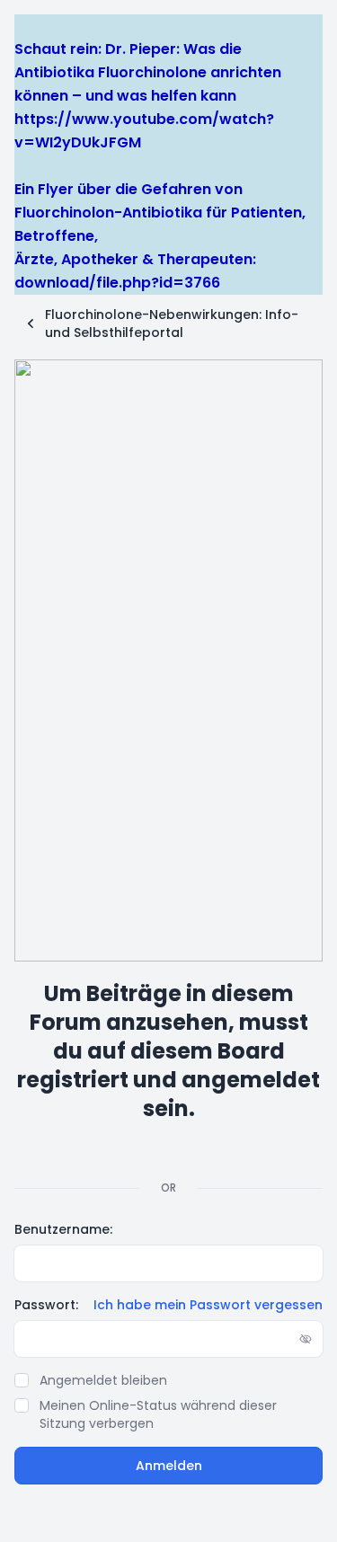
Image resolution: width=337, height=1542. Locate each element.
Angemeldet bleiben (103, 1380)
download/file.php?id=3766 (117, 282)
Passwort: (46, 1305)
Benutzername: (63, 1229)
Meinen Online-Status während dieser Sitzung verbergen (158, 1414)
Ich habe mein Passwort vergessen (208, 1305)
